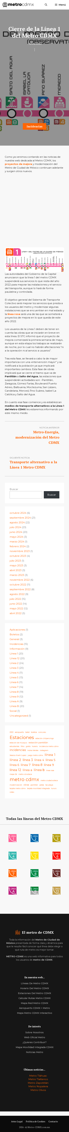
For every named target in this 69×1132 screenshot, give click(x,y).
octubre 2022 (18, 584)
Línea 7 (14, 687)
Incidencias (34, 126)
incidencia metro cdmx (49, 746)
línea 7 (26, 765)
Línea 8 (14, 691)
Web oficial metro (34, 1037)
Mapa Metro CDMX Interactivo (34, 1013)
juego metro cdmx (35, 755)
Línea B (14, 706)
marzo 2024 (17, 541)
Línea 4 (14, 672)
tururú (53, 788)
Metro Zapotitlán (38, 1082)
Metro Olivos (38, 1090)
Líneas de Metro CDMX (34, 983)
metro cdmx (24, 779)
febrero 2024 (18, 546)
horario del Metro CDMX (34, 988)
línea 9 (49, 765)
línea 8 (37, 765)
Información (17, 648)
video (12, 792)
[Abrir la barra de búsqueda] (46, 5)
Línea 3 (14, 667)
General (14, 639)
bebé (27, 732)
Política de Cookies (35, 1121)
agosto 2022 (17, 594)
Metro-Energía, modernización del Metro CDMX (37, 437)
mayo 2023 (16, 565)
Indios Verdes (32, 750)
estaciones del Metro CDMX (34, 993)
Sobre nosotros (34, 1032)
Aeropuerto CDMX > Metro (34, 1008)
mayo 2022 (16, 608)
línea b (39, 770)
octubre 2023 (18, 555)
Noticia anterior (49, 427)
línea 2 (15, 760)
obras (26, 785)
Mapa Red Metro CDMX (34, 1003)
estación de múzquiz (18, 743)
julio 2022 (15, 598)
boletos (34, 732)
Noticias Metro (34, 1052)
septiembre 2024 (20, 517)
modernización (16, 785)
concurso (42, 732)
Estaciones (22, 737)
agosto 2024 (17, 522)
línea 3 (28, 760)
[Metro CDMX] (18, 5)
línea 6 (14, 765)
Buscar (14, 489)
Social (13, 710)
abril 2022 (16, 613)
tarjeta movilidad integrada (38, 788)
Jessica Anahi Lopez (18, 755)
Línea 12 (14, 658)
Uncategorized (19, 715)
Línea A (14, 701)
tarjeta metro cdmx (18, 788)
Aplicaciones (17, 629)
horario (35, 746)
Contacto (53, 1121)
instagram (44, 750)
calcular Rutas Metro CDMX (34, 998)
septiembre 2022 (20, 589)
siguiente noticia (20, 457)
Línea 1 (14, 653)
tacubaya (49, 785)
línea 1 (50, 755)
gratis (28, 746)
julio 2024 (15, 527)
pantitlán (34, 785)
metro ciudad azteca (49, 780)
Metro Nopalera (38, 1086)
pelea (41, 785)
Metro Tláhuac (38, 1075)
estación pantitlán (38, 742)
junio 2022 (16, 603)
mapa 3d (13, 774)
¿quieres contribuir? (35, 1042)
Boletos (14, 634)
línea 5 (50, 760)
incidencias (18, 750)
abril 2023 (16, 570)
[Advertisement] (34, 88)
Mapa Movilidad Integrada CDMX (34, 1047)
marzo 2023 (17, 575)
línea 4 (39, 760)
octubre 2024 (18, 512)
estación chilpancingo (44, 738)
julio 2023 (15, 560)
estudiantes (14, 746)
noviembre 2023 (20, 551)
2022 (11, 732)
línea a (27, 770)
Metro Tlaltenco (38, 1079)
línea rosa (14, 314)
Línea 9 (14, 696)
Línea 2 (14, 663)
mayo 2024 (16, 536)
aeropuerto (19, 732)
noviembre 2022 (20, 579)
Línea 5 (14, 677)
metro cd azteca (25, 774)
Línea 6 (14, 682)
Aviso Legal (17, 1121)
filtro (22, 746)
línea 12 (15, 770)
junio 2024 (16, 532)
